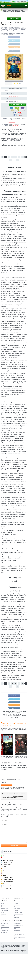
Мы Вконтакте (14, 50)
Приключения (6, 868)
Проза (4, 866)
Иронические (4, 906)
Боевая (16, 903)
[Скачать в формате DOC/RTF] (14, 116)
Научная (16, 910)
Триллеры (3, 914)
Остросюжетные (5, 928)
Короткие (3, 925)
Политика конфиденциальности (19, 936)
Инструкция (15, 125)
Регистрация (23, 1)
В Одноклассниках (14, 47)
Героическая (17, 905)
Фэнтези (16, 915)
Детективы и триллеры (8, 860)
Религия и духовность (8, 877)
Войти (14, 1)
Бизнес (4, 875)
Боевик (2, 903)
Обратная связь (18, 938)
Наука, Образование (7, 862)
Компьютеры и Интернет (8, 885)
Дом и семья (6, 873)
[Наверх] (23, 951)
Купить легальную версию (17, 104)
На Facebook (13, 37)
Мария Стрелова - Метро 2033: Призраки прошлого (21, 757)
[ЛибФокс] (6, 5)
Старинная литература (8, 881)
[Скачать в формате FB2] (12, 111)
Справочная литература (8, 879)
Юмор (4, 883)
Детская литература (7, 870)
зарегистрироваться (18, 796)
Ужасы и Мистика (18, 914)
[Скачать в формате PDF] (20, 116)
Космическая (17, 908)
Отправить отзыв (14, 845)
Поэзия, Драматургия (8, 888)
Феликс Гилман (12, 90)
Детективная (17, 906)
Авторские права (14, 18)
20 (17, 160)
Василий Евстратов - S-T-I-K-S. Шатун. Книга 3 (7, 757)
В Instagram (13, 43)
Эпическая (16, 917)
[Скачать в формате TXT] (22, 111)
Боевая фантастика (13, 96)
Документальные (7, 864)
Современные (4, 930)
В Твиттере (13, 40)
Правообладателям (19, 934)
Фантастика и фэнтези (8, 855)
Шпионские (3, 915)
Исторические (4, 908)
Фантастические (5, 927)
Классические (4, 910)
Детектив (3, 905)
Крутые (2, 912)
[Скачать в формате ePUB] (17, 111)
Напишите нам (12, 122)
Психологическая (18, 912)
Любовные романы (7, 858)
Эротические (4, 932)
